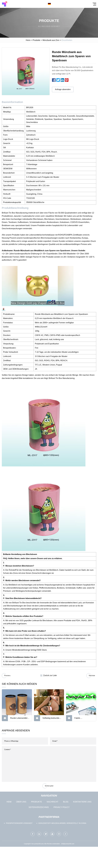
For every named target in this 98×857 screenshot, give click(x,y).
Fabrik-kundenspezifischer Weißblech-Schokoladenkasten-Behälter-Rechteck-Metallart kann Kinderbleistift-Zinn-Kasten (83, 719)
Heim (28, 40)
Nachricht (52, 802)
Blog (65, 802)
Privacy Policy (62, 807)
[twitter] (46, 834)
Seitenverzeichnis (39, 807)
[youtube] (52, 834)
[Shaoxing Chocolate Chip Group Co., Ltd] (4, 4)
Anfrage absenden (63, 89)
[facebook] (32, 834)
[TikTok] (65, 834)
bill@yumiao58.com (67, 844)
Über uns (21, 802)
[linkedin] (39, 834)
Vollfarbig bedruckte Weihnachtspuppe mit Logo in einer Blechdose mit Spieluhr (51, 719)
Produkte (36, 40)
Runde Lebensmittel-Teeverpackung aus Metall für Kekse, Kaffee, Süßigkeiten (19, 719)
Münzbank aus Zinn (51, 40)
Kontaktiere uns (82, 802)
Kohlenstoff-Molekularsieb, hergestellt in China (62, 823)
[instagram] (59, 834)
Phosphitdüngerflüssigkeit (19, 823)
